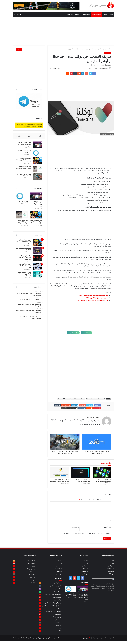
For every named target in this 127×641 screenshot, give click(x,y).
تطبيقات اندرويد (97, 14)
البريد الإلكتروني (107, 527)
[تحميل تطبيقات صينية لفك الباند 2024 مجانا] (37, 250)
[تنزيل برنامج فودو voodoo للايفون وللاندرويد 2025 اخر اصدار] (37, 145)
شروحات (77, 14)
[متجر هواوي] (101, 5)
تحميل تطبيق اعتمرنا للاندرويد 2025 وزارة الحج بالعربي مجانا (23, 221)
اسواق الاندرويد (57, 608)
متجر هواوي (86, 638)
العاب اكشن (58, 619)
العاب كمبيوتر (57, 625)
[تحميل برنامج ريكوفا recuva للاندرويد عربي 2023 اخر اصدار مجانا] (59, 472)
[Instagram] (70, 578)
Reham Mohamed (104, 68)
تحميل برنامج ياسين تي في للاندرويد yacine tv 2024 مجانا (92, 300)
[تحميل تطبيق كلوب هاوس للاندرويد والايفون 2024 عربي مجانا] (37, 266)
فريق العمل (111, 566)
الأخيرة (39, 136)
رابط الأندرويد (72, 332)
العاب (111, 14)
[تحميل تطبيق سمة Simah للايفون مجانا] (37, 153)
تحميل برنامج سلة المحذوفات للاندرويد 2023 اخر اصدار (93, 295)
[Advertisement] (63, 31)
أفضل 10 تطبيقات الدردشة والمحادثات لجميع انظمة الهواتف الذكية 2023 (103, 481)
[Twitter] (78, 578)
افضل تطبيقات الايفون (55, 586)
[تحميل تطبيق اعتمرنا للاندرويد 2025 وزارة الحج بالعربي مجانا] (37, 169)
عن (113, 563)
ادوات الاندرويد (57, 600)
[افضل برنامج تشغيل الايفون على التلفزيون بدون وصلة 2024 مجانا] (37, 274)
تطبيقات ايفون (86, 14)
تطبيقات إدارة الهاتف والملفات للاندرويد (51, 605)
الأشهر (29, 136)
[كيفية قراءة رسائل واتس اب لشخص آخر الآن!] (37, 176)
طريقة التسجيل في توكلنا (91, 398)
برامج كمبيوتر (57, 614)
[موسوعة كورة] (46, 5)
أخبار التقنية (70, 14)
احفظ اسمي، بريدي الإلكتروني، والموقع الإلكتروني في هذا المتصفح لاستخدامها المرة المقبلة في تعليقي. (86, 533)
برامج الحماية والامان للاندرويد (53, 611)
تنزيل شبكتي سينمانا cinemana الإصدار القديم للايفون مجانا (24, 257)
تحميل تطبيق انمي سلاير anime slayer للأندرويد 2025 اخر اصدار (23, 159)
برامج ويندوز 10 (57, 617)
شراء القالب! (110, 574)
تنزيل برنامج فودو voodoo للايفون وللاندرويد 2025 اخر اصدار (24, 144)
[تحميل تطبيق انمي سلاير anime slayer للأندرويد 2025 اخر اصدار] (37, 160)
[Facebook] (82, 578)
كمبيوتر (105, 14)
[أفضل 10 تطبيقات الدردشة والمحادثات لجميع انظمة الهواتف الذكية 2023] (102, 472)
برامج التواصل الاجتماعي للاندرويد (52, 603)
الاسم (109, 520)
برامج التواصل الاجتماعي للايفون (53, 594)
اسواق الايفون (57, 591)
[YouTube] (74, 578)
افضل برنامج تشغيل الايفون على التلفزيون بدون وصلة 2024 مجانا (24, 273)
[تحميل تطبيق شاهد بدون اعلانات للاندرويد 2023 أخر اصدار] (80, 472)
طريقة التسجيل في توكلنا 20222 (78, 398)
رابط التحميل (86, 332)
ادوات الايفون (57, 588)
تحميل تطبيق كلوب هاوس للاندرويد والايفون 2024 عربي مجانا (24, 265)
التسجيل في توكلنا (101, 398)
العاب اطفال (111, 571)
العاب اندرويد (58, 622)
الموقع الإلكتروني (76, 527)
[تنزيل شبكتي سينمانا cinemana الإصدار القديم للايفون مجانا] (37, 258)
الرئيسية (108, 49)
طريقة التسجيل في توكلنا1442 (64, 398)
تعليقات (18, 136)
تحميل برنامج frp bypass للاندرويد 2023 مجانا (95, 298)
